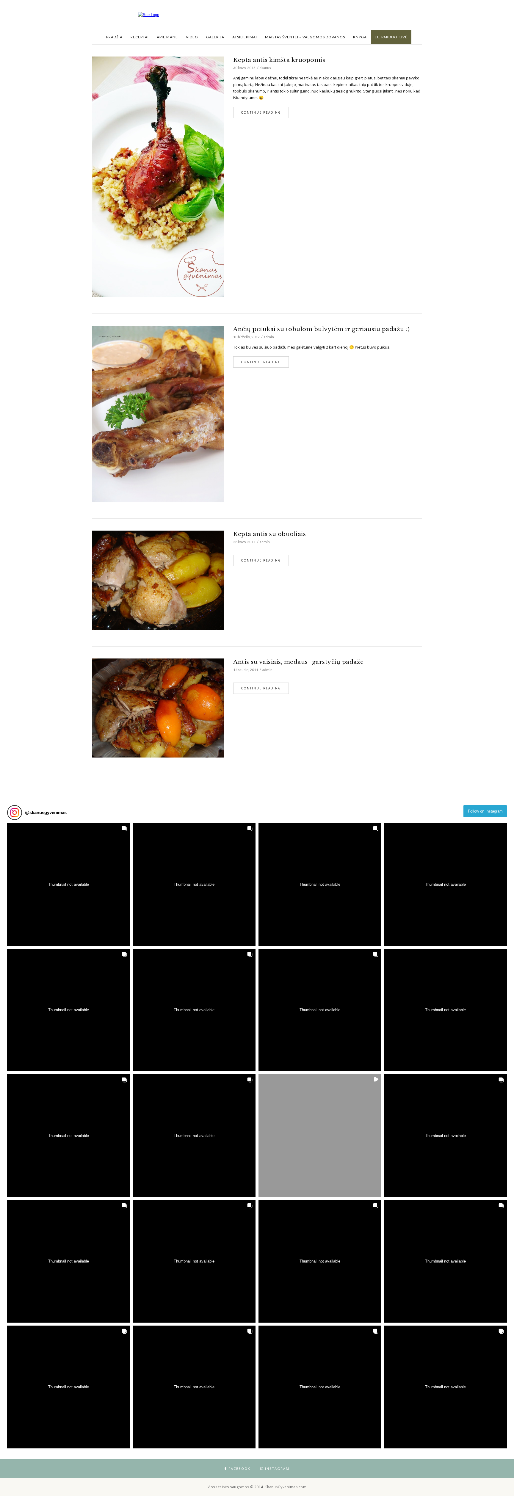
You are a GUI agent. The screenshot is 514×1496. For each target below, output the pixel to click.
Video (192, 37)
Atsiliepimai (244, 37)
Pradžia (114, 37)
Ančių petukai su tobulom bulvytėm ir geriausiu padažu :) (321, 329)
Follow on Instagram (485, 811)
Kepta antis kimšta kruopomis (279, 60)
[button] (68, 884)
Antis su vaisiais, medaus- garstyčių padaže (298, 661)
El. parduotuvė (391, 37)
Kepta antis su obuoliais (269, 534)
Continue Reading (261, 112)
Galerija (215, 37)
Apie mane (167, 37)
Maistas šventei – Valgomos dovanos (305, 37)
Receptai (140, 37)
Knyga (360, 37)
